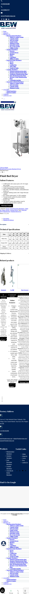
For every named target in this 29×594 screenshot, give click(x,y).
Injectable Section (14, 45)
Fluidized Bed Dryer (16, 211)
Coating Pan (13, 65)
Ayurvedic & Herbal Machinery (15, 82)
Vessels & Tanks (14, 68)
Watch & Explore (11, 92)
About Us (24, 456)
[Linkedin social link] (9, 19)
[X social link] (4, 19)
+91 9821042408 (5, 4)
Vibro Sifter (13, 66)
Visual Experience (11, 91)
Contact (25, 462)
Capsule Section (14, 38)
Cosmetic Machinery (12, 69)
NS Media (15, 514)
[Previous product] (1, 172)
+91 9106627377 (5, 10)
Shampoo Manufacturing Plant (18, 72)
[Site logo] (9, 28)
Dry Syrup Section (15, 46)
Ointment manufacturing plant (18, 71)
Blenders (12, 54)
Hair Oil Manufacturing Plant (18, 75)
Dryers (11, 62)
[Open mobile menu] (14, 112)
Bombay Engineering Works (17, 513)
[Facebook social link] (2, 19)
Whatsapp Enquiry (6, 205)
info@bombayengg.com (6, 438)
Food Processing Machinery (14, 60)
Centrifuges (13, 57)
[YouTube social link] (6, 19)
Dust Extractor (24, 290)
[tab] (16, 218)
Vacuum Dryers (14, 52)
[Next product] (4, 172)
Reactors (12, 51)
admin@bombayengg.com (20, 438)
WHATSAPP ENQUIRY (7, 102)
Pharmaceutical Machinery (13, 35)
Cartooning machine (15, 80)
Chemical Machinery (12, 49)
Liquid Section (14, 41)
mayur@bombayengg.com (8, 16)
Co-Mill (12, 290)
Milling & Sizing (14, 58)
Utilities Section (14, 48)
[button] (2, 590)
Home (24, 454)
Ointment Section (14, 43)
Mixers (11, 63)
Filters (11, 55)
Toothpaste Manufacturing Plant (19, 74)
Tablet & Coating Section (16, 37)
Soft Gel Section (14, 40)
